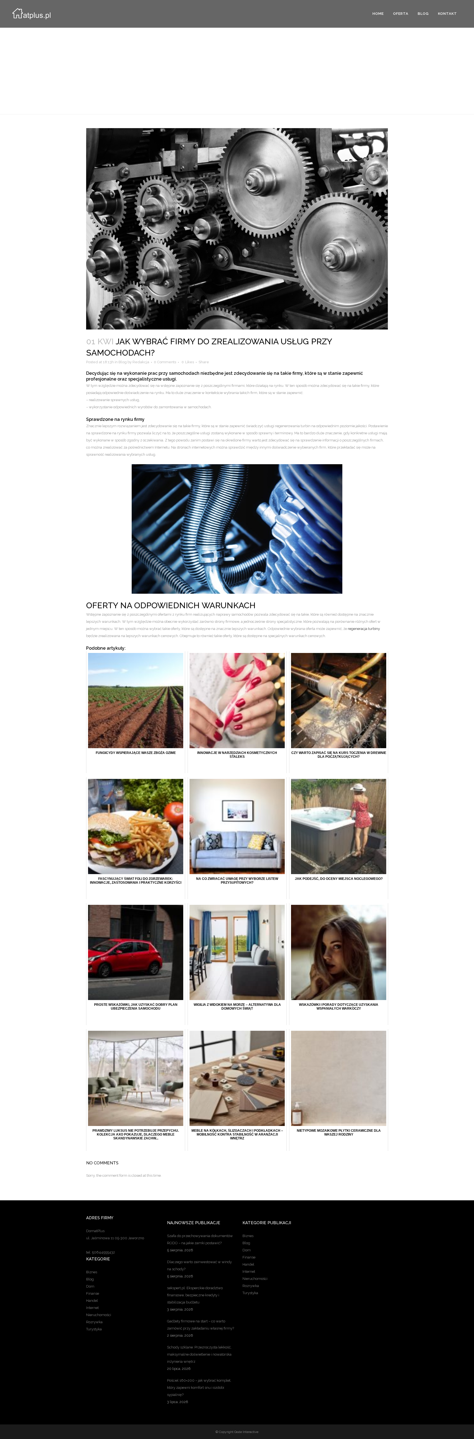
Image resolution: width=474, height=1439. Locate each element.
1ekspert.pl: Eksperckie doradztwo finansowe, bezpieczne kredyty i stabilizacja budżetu (195, 1295)
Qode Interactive (246, 1432)
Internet (92, 1308)
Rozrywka (94, 1322)
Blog (123, 362)
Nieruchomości (98, 1315)
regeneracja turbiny (364, 629)
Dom (90, 1286)
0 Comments (165, 362)
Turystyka (94, 1329)
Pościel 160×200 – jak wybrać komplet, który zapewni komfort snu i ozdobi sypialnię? (199, 1387)
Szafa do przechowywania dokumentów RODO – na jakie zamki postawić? (200, 1239)
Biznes (91, 1272)
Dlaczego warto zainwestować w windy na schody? (199, 1265)
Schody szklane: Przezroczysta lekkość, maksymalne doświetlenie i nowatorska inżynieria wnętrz (199, 1354)
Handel (92, 1301)
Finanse (92, 1293)
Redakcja (140, 362)
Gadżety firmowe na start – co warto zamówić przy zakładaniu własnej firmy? (200, 1324)
